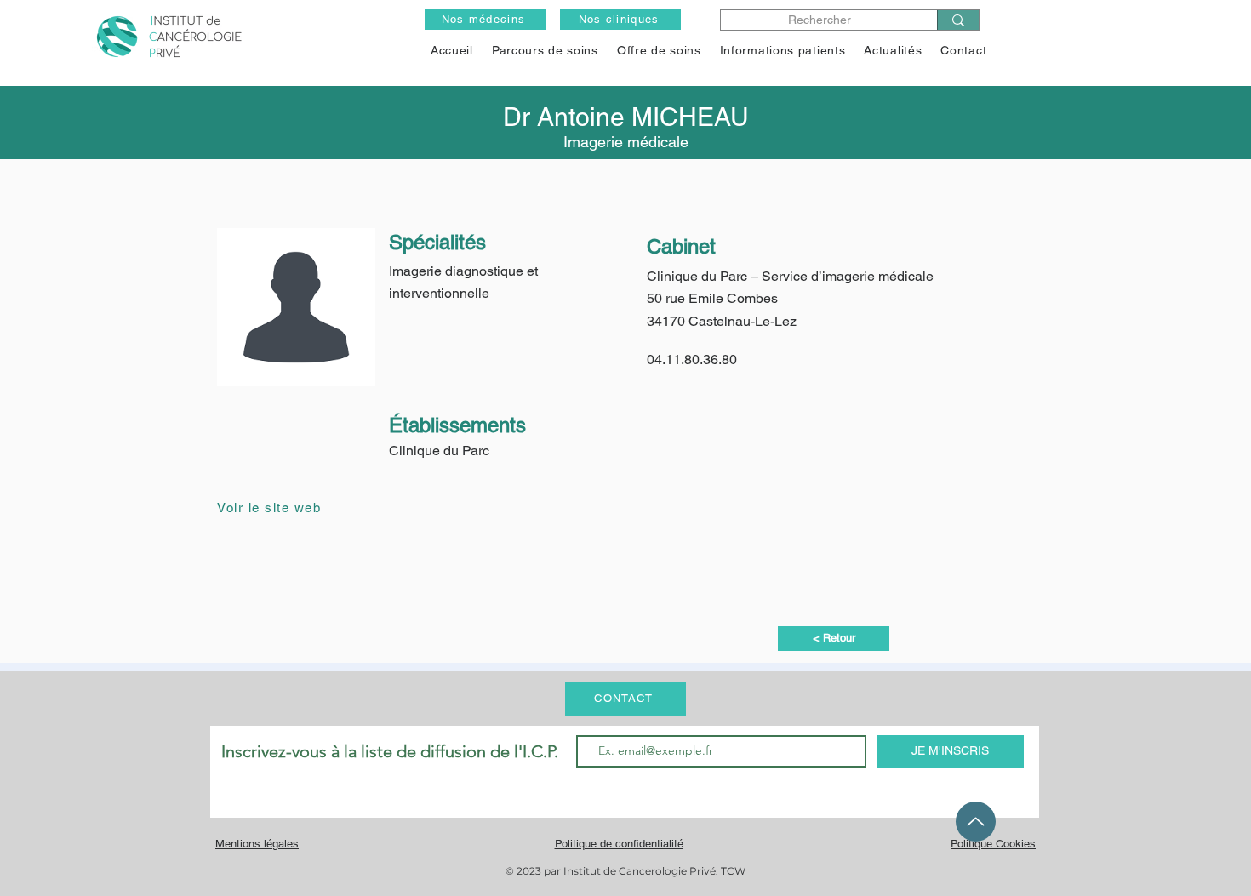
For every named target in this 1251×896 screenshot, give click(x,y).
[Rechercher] (958, 20)
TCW (733, 871)
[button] (659, 50)
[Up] (976, 822)
